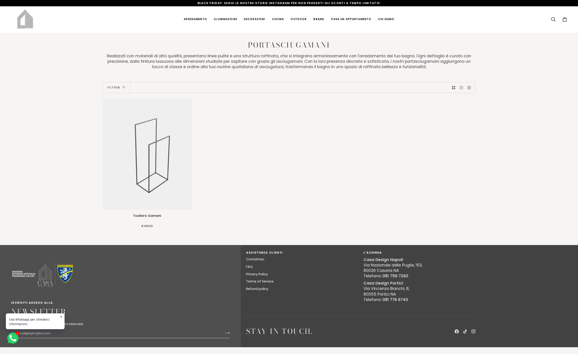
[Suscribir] (226, 332)
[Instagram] (473, 331)
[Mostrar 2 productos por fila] (454, 87)
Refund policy (257, 289)
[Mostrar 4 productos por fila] (470, 87)
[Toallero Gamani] (147, 154)
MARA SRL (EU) (121, 352)
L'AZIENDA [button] (373, 252)
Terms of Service (259, 281)
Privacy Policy (257, 274)
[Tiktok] (465, 331)
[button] (195, 19)
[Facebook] (457, 331)
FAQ (249, 266)
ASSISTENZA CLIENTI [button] (264, 252)
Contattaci (255, 259)
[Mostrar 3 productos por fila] (461, 87)
